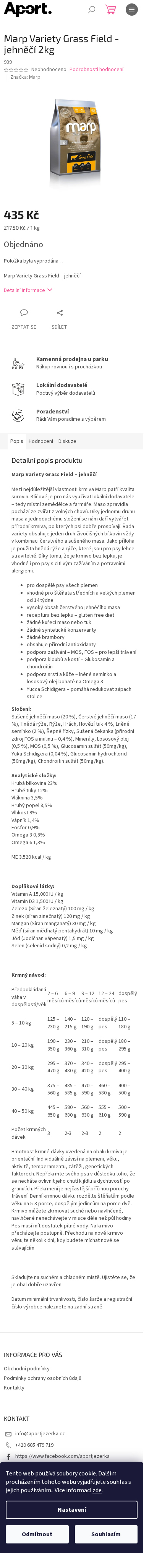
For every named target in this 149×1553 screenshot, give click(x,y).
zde (97, 1490)
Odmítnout (37, 1534)
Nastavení (72, 1510)
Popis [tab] (16, 441)
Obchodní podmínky (27, 1369)
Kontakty (14, 1388)
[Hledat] (91, 9)
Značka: (25, 77)
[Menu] (131, 9)
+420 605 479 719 (34, 1445)
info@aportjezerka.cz (40, 1434)
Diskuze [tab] (67, 441)
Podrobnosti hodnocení (96, 69)
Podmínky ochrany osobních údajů (42, 1378)
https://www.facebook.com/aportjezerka (62, 1456)
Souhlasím (106, 1534)
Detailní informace (24, 290)
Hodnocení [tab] (41, 441)
